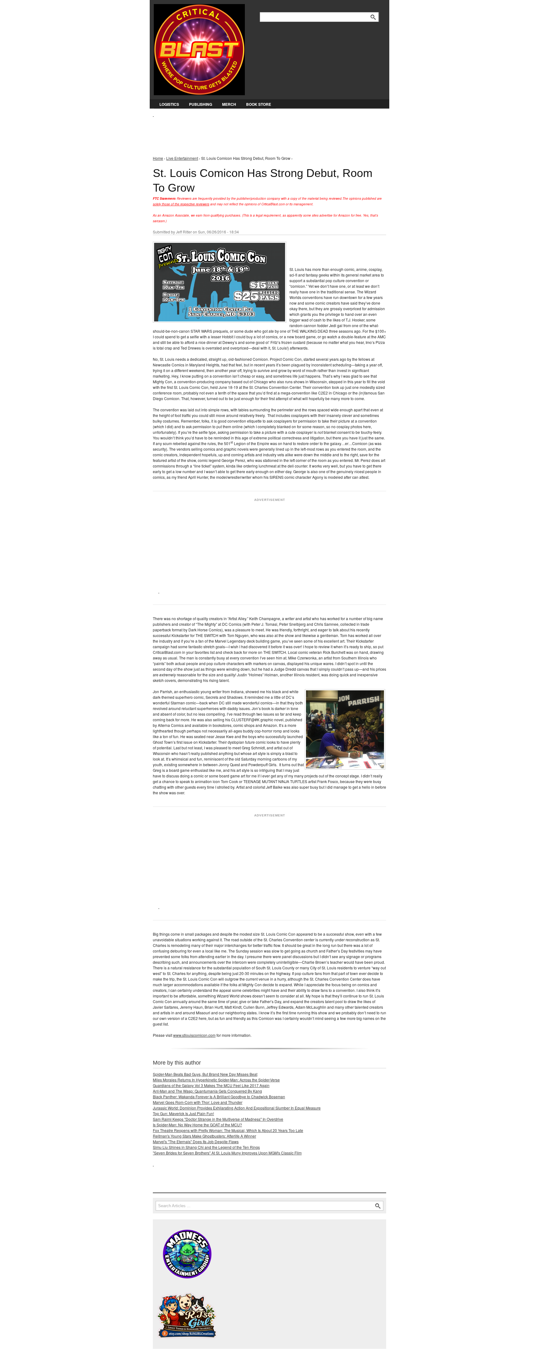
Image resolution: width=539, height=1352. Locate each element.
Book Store (258, 104)
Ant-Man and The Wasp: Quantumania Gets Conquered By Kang (207, 1091)
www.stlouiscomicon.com (194, 1035)
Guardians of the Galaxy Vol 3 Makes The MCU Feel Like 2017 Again (211, 1085)
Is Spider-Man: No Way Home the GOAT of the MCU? (197, 1124)
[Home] (199, 48)
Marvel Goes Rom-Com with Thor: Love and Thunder (197, 1102)
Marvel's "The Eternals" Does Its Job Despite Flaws (196, 1141)
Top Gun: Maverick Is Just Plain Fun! (183, 1113)
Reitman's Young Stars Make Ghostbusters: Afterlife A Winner (204, 1136)
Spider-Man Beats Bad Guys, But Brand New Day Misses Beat (205, 1074)
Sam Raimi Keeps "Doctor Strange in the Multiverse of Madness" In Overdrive (218, 1119)
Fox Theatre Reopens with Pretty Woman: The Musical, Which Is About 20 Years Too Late (228, 1130)
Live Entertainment (182, 158)
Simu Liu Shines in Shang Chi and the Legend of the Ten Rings (206, 1147)
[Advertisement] (266, 131)
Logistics (169, 104)
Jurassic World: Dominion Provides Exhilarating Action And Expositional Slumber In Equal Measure (237, 1107)
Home (158, 158)
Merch (229, 104)
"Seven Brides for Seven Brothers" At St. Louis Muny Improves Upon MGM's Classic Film (227, 1152)
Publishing (200, 104)
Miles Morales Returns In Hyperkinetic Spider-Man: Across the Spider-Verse (216, 1079)
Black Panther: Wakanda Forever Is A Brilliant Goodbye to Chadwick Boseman (219, 1096)
